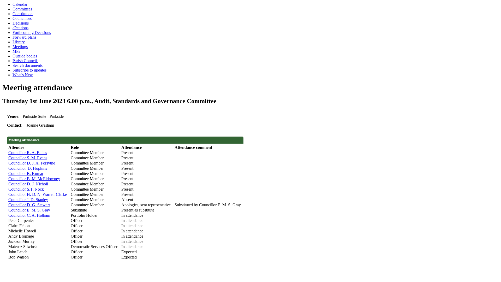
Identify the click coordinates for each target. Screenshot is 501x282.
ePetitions (20, 28)
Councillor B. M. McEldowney (34, 179)
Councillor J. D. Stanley (28, 199)
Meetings (20, 46)
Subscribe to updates (29, 70)
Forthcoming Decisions (32, 32)
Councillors (22, 18)
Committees (22, 9)
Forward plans (24, 37)
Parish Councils (25, 60)
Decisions (21, 23)
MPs (16, 51)
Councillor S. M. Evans (27, 158)
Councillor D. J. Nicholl (28, 184)
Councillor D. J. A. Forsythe (31, 163)
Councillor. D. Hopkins (27, 168)
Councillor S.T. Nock (26, 189)
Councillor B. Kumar (25, 173)
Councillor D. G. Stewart (29, 205)
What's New (23, 75)
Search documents (28, 65)
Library (19, 42)
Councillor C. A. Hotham (29, 215)
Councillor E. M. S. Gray (29, 210)
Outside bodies (25, 56)
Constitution (23, 13)
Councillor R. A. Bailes (27, 152)
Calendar (20, 4)
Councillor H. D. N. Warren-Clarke (37, 194)
